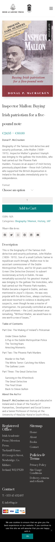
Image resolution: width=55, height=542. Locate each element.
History (41, 221)
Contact (34, 447)
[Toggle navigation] (51, 8)
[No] (51, 530)
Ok (27, 536)
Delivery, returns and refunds (39, 480)
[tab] (27, 245)
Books (33, 442)
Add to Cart (27, 208)
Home (33, 432)
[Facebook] (4, 234)
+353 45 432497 (14, 495)
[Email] (37, 234)
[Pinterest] (24, 234)
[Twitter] (11, 234)
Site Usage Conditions (36, 472)
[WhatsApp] (18, 234)
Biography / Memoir (25, 221)
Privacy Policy (38, 465)
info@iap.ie (11, 502)
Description (10, 245)
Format (6, 185)
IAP (49, 221)
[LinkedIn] (31, 234)
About (33, 437)
